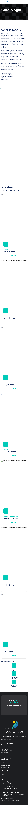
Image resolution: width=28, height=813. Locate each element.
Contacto (3, 775)
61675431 (9, 762)
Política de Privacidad (6, 800)
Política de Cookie (15, 800)
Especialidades (4, 769)
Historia (3, 774)
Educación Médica (5, 770)
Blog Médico (4, 773)
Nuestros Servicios (5, 767)
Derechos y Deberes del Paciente (8, 771)
